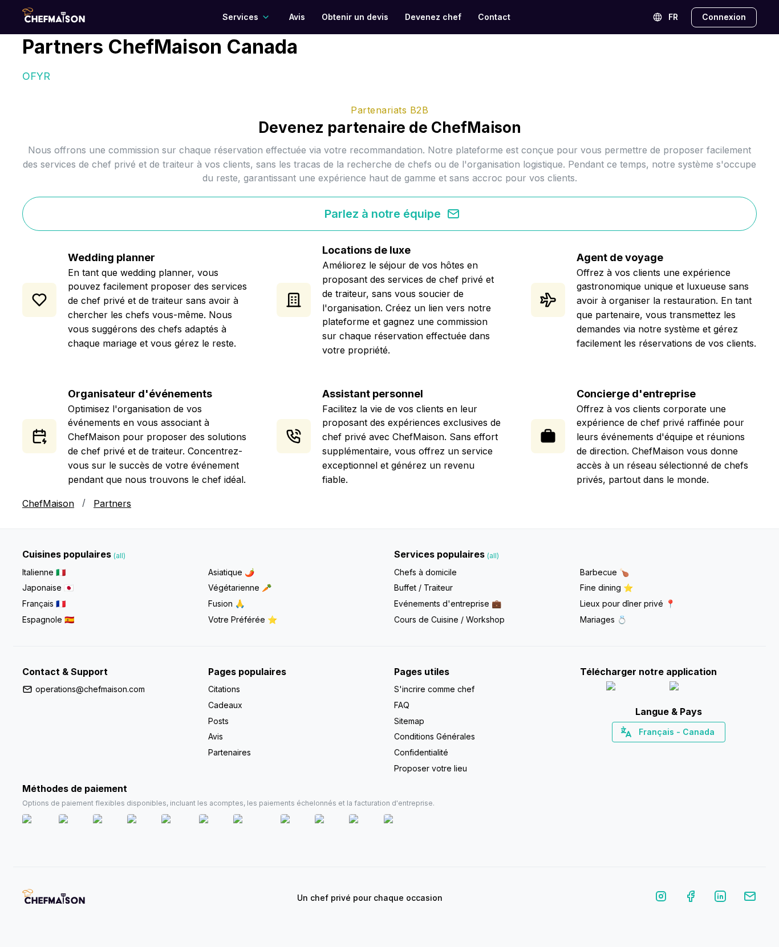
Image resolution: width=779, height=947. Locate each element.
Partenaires (229, 752)
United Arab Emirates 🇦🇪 (676, 752)
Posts (218, 721)
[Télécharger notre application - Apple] (633, 688)
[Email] (750, 898)
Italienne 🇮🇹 (44, 572)
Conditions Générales (434, 736)
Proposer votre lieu (430, 768)
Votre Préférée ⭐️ (242, 619)
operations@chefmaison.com (90, 689)
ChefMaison (48, 503)
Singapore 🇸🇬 (706, 752)
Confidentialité (421, 752)
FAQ (401, 705)
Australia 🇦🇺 (686, 752)
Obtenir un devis (355, 17)
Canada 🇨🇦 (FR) (658, 752)
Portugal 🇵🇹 (631, 752)
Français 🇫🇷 (44, 603)
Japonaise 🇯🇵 (48, 587)
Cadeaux (225, 705)
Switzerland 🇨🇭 (644, 752)
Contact (494, 17)
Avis (297, 17)
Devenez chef (433, 17)
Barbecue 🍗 (604, 572)
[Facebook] (690, 898)
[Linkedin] (720, 898)
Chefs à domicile (425, 572)
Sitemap (409, 721)
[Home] (53, 16)
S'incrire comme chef (434, 689)
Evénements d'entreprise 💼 (447, 603)
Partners (112, 503)
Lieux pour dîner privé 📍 (627, 603)
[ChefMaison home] (53, 900)
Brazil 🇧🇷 (691, 752)
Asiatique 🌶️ (231, 572)
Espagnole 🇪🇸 (48, 619)
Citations (224, 689)
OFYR (36, 76)
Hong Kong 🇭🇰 (698, 752)
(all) (119, 555)
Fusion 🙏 (226, 603)
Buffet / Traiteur (423, 587)
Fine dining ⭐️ (606, 587)
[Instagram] (661, 898)
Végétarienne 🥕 (239, 587)
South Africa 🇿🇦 (666, 752)
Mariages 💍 (603, 619)
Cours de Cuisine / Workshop (449, 619)
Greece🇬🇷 (637, 752)
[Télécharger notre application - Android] (700, 688)
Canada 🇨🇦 (651, 752)
